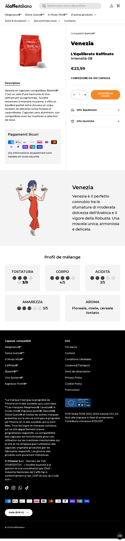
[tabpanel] (33, 105)
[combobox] (70, 6)
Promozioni (72, 389)
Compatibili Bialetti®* (83, 33)
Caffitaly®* (11, 365)
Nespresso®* (13, 14)
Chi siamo (71, 347)
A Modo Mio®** (57, 14)
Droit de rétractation (77, 371)
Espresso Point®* (16, 383)
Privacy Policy (73, 377)
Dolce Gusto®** (34, 14)
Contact (70, 353)
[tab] (12, 83)
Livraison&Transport (77, 365)
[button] (118, 5)
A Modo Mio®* (14, 359)
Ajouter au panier (105, 94)
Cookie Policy (73, 383)
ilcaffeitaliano (18, 527)
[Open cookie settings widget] (119, 535)
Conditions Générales (78, 359)
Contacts (70, 20)
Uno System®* (14, 377)
